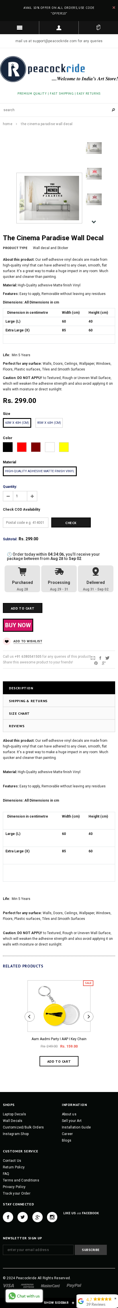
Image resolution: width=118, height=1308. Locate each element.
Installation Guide (76, 1127)
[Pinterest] (96, 663)
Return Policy (14, 1167)
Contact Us (12, 1161)
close (114, 7)
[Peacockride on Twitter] (22, 1217)
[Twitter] (107, 658)
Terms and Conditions (21, 1180)
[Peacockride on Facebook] (8, 1217)
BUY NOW (18, 625)
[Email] (93, 658)
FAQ (6, 1174)
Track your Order (16, 1193)
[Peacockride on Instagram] (52, 1217)
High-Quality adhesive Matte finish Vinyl (39, 471)
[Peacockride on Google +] (37, 1217)
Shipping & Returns (28, 701)
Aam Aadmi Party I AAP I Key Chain (59, 1039)
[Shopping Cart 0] (98, 27)
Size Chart (19, 713)
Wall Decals (13, 1121)
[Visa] (8, 1285)
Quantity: (10, 487)
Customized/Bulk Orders (23, 1127)
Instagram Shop (16, 1134)
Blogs (66, 1140)
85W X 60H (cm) (49, 423)
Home (7, 124)
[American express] (27, 1285)
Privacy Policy (14, 1187)
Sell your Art (72, 1121)
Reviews (16, 726)
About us (69, 1114)
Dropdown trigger (58, 27)
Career (67, 1134)
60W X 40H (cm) (17, 423)
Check (71, 523)
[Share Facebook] (100, 658)
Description (21, 688)
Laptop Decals (14, 1114)
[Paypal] (74, 1285)
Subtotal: (10, 539)
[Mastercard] (50, 1285)
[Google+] (104, 663)
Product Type (15, 248)
